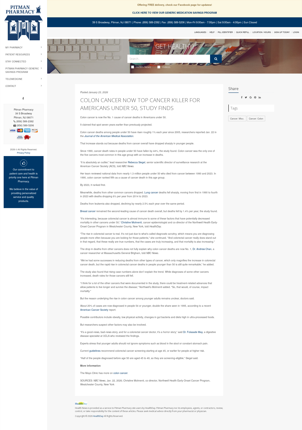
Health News (143, 67)
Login (296, 32)
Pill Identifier (225, 32)
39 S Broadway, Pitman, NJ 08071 (111, 22)
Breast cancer (88, 211)
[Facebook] (23, 98)
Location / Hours (262, 32)
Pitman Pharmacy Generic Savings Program (22, 70)
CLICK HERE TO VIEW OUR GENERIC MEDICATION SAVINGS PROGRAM (174, 12)
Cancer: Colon (256, 118)
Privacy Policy (23, 152)
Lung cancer (151, 192)
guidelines (94, 350)
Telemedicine (13, 79)
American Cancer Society (94, 309)
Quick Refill (242, 32)
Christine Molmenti (131, 222)
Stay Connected (15, 61)
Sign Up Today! (282, 32)
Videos (166, 67)
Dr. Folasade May (193, 332)
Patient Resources (17, 54)
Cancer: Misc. (237, 118)
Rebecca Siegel (136, 162)
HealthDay (98, 416)
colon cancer (120, 373)
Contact (10, 86)
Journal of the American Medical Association (108, 136)
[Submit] (216, 59)
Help (212, 32)
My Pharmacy (14, 47)
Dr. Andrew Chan (202, 249)
